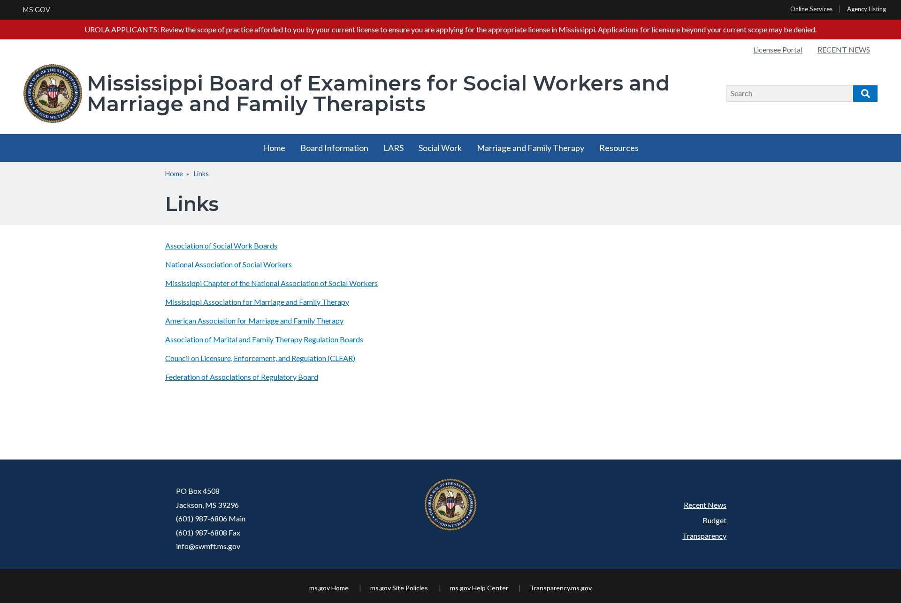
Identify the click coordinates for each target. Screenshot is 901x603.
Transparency (704, 535)
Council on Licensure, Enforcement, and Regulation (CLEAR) (260, 358)
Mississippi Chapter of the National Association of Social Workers (271, 283)
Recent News (705, 504)
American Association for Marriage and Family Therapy (254, 320)
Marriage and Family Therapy (530, 148)
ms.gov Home (329, 588)
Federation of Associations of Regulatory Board (241, 376)
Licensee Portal (777, 49)
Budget (714, 520)
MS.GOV (36, 10)
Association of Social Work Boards (221, 245)
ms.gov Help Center (479, 588)
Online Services (811, 9)
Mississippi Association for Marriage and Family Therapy (257, 301)
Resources (619, 148)
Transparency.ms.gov (561, 588)
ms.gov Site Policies (399, 588)
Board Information (334, 148)
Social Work (440, 148)
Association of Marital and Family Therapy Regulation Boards (264, 339)
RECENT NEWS (843, 49)
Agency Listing (866, 9)
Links (201, 174)
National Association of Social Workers (228, 264)
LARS (393, 148)
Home (274, 148)
